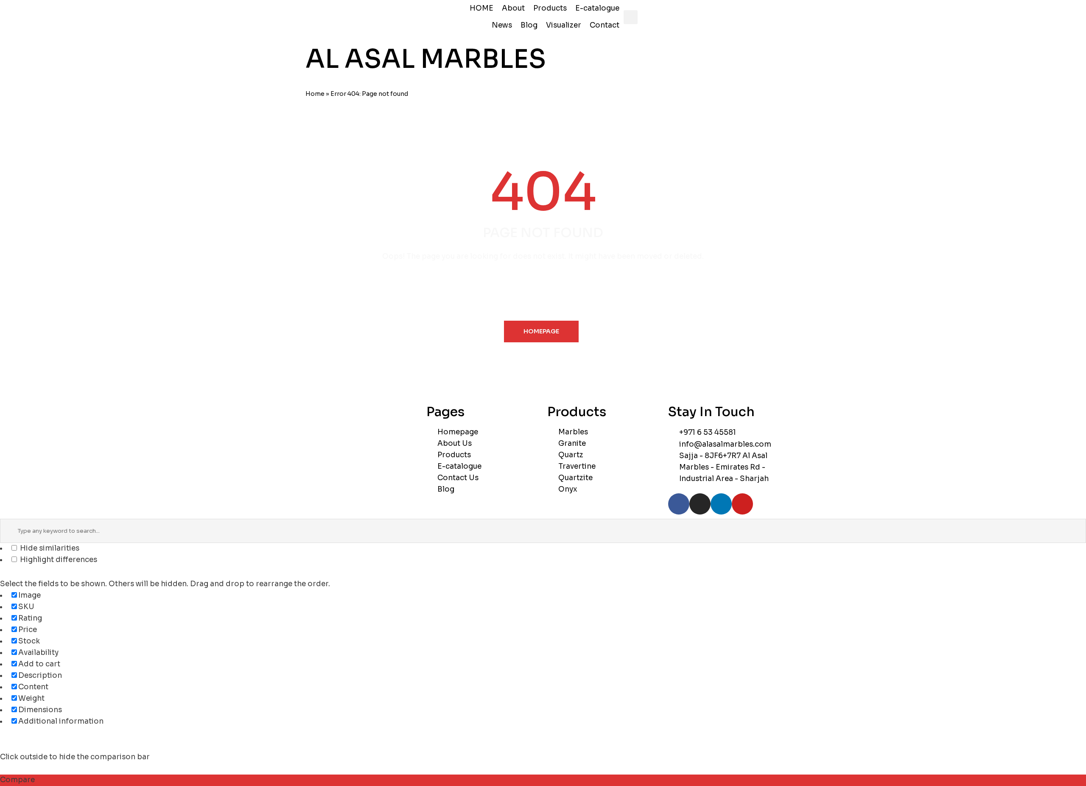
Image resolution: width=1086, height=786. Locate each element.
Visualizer (563, 25)
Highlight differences (57, 559)
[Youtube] (742, 504)
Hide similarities (48, 548)
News (502, 25)
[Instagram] (700, 504)
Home (315, 94)
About (513, 8)
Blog (529, 25)
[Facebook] (678, 504)
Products (550, 8)
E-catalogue (597, 8)
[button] (631, 17)
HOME (481, 8)
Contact (604, 25)
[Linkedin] (721, 504)
